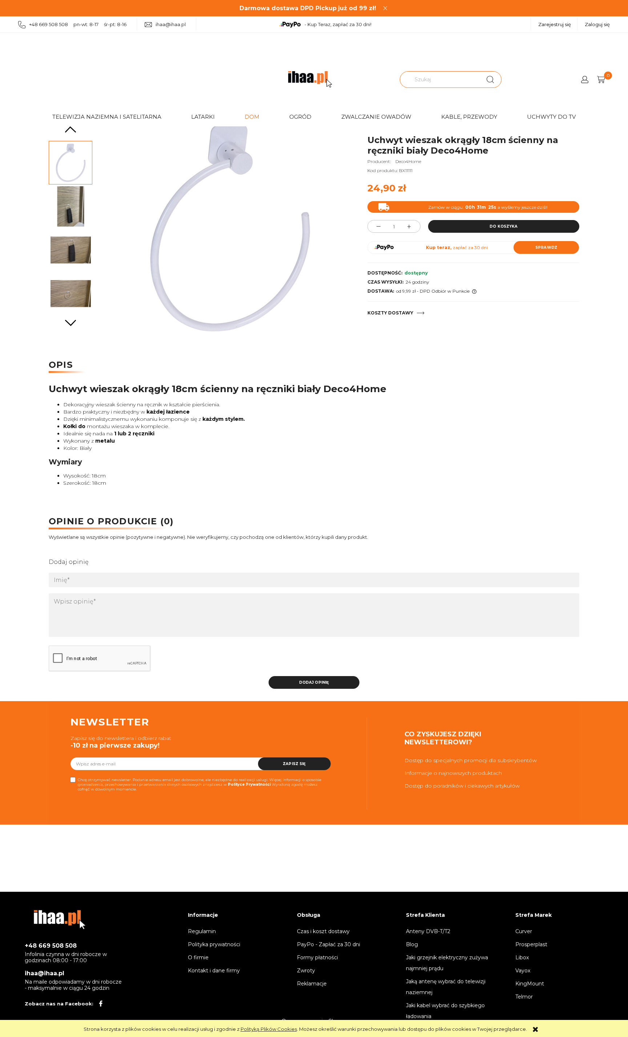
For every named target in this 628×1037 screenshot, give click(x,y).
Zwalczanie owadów (376, 116)
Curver (523, 931)
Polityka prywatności (214, 944)
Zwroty (306, 970)
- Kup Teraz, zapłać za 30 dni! (338, 24)
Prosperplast (531, 944)
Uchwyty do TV (551, 116)
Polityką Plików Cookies (269, 1029)
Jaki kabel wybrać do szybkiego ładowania (445, 1011)
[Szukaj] (490, 80)
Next (70, 323)
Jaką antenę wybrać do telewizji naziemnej (446, 987)
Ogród (300, 116)
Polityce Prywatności (249, 784)
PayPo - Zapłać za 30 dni (328, 944)
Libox (522, 957)
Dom (252, 116)
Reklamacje (312, 983)
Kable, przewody (469, 116)
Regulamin (202, 931)
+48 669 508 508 (51, 945)
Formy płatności (317, 957)
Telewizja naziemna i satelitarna (106, 116)
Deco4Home (408, 161)
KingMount (529, 983)
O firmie (198, 957)
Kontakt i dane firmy (214, 970)
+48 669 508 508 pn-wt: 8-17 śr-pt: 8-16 (77, 24)
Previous (70, 129)
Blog (412, 944)
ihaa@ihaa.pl (171, 24)
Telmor (524, 996)
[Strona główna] (310, 79)
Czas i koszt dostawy (323, 931)
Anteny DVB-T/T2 (428, 931)
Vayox (522, 970)
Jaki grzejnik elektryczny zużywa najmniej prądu (447, 963)
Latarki (203, 116)
